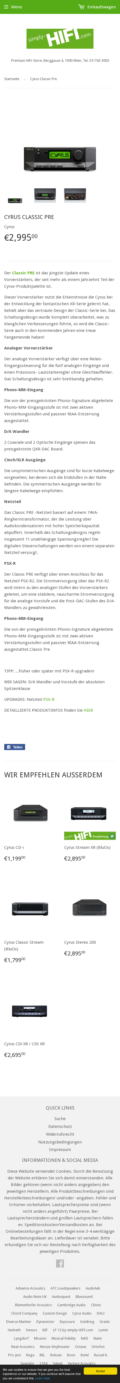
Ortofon (98, 1347)
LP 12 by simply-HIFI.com (73, 1330)
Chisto (96, 1305)
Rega (30, 1355)
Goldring (87, 1322)
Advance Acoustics (30, 1288)
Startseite (11, 79)
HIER (88, 710)
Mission (40, 1338)
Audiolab (93, 1288)
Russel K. (101, 1355)
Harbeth (14, 1330)
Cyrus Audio (82, 1313)
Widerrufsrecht (60, 1134)
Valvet (58, 1363)
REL (42, 1355)
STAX (44, 1363)
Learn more (42, 1378)
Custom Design (55, 1313)
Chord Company (24, 1313)
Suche (60, 1118)
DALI (101, 1313)
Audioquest (61, 1297)
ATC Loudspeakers (65, 1288)
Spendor (27, 1363)
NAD (84, 1338)
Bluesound (84, 1297)
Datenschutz (60, 1126)
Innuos (31, 1330)
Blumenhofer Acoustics (33, 1305)
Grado (105, 1322)
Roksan (56, 1355)
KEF (45, 1330)
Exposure (67, 1322)
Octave (80, 1347)
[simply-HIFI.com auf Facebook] (60, 1265)
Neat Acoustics (23, 1347)
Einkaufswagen (101, 6)
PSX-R (48, 699)
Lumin (103, 1330)
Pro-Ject (14, 1355)
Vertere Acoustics (81, 1363)
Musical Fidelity (64, 1338)
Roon (71, 1355)
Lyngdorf (21, 1338)
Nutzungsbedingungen (60, 1142)
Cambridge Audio (71, 1305)
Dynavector (45, 1322)
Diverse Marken (18, 1322)
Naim (97, 1338)
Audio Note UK (35, 1297)
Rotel (85, 1355)
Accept (100, 1371)
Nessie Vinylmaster (55, 1347)
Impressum (60, 1149)
